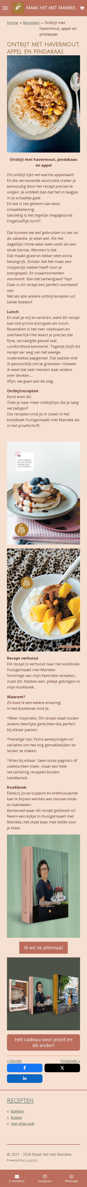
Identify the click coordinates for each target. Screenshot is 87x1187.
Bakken (17, 1111)
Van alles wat (22, 1123)
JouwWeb (31, 1160)
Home (12, 22)
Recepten (31, 22)
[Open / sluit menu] (5, 8)
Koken (16, 1117)
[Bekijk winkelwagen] (82, 8)
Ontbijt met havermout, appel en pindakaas (58, 28)
